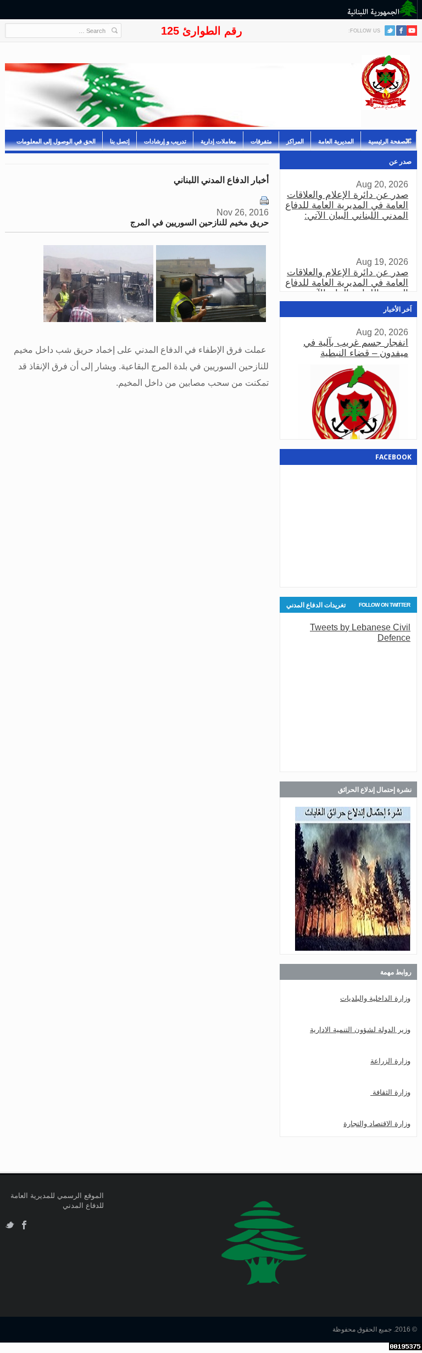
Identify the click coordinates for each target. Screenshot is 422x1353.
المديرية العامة (336, 141)
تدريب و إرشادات (165, 141)
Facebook (24, 1225)
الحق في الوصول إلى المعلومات (56, 141)
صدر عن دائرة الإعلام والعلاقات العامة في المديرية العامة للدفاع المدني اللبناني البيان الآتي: (346, 205)
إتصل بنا (120, 141)
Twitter (390, 30)
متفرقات (261, 141)
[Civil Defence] (386, 82)
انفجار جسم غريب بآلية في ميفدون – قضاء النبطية (355, 347)
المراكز (295, 141)
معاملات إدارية (218, 141)
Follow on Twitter (384, 605)
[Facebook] (401, 30)
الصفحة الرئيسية (388, 141)
